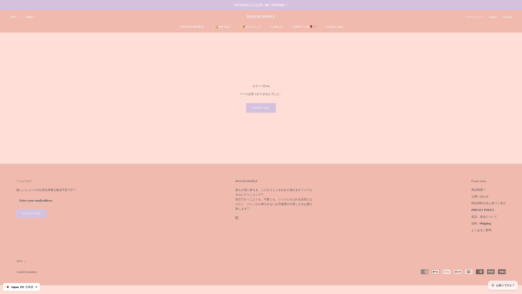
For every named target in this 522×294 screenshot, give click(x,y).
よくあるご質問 (481, 230)
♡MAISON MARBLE (191, 26)
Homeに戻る (261, 107)
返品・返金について (484, 216)
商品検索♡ (478, 190)
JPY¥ (13, 17)
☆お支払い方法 (334, 26)
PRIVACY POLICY (482, 210)
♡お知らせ (276, 26)
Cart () (507, 17)
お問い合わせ (480, 196)
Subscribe (31, 213)
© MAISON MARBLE (26, 272)
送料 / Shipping (481, 223)
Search (493, 17)
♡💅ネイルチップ (250, 26)
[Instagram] (236, 217)
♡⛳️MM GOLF (221, 26)
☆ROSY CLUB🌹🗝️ (304, 26)
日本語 (29, 17)
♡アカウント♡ (474, 17)
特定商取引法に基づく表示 (488, 203)
